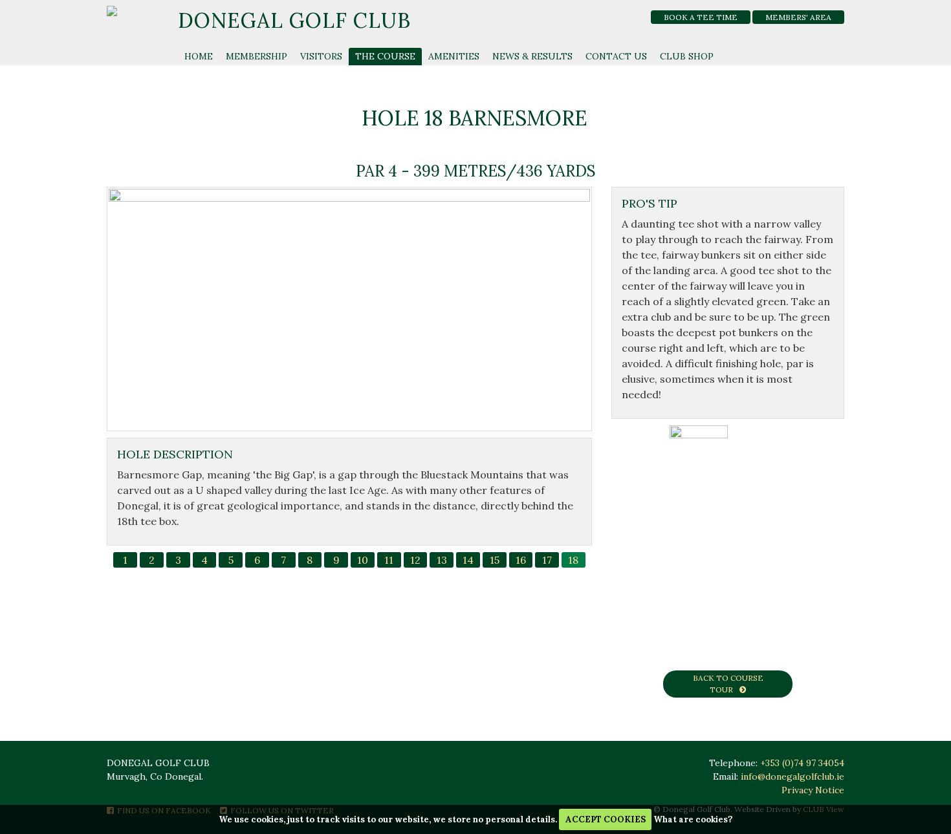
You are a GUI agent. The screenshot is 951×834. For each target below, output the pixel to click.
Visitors (321, 56)
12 (415, 559)
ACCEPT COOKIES (605, 819)
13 (442, 559)
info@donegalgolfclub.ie (792, 776)
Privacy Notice (813, 790)
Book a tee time (701, 17)
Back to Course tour (728, 683)
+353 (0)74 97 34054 (802, 763)
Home (198, 56)
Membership (256, 56)
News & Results (532, 56)
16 (521, 559)
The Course (385, 56)
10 (362, 559)
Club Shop (687, 56)
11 (388, 559)
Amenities (453, 56)
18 (573, 559)
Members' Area (798, 17)
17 (547, 559)
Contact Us (616, 56)
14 (468, 559)
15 (494, 559)
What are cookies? (692, 819)
